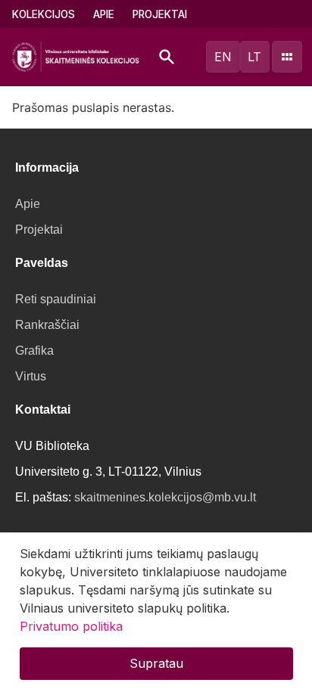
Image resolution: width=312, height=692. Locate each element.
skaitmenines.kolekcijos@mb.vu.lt (165, 497)
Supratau (156, 663)
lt (254, 56)
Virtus (30, 376)
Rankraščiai (47, 324)
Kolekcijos (43, 14)
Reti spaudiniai (55, 299)
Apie (103, 14)
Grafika (34, 350)
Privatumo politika (71, 626)
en (223, 56)
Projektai (160, 14)
